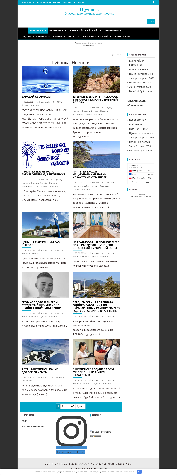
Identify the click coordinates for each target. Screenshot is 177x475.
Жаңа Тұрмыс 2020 (140, 86)
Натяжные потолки (140, 82)
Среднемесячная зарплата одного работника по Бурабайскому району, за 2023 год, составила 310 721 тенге (96, 306)
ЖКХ (59, 102)
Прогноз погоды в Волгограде (141, 196)
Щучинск (89, 9)
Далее (80, 406)
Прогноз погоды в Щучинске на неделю (88, 43)
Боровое (112, 30)
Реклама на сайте (97, 36)
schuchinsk (93, 107)
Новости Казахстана (101, 186)
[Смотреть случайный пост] (154, 30)
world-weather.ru (88, 45)
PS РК (25, 421)
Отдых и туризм (35, 36)
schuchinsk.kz (43, 102)
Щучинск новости (30, 105)
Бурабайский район (86, 30)
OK (139, 472)
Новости (37, 30)
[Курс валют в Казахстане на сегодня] (140, 173)
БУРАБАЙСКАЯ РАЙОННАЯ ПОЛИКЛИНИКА (138, 65)
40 (72, 406)
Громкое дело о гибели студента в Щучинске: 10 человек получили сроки (41, 305)
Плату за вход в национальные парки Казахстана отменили (90, 174)
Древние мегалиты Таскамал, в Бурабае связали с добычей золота (95, 99)
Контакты (123, 36)
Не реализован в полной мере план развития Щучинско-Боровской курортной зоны (96, 245)
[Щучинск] (24, 30)
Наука (108, 107)
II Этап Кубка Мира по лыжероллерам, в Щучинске (58, 2)
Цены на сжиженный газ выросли (41, 243)
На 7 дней (141, 194)
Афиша (73, 36)
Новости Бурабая (90, 111)
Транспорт (27, 380)
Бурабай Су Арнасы (36, 96)
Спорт (58, 36)
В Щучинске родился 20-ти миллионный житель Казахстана (93, 372)
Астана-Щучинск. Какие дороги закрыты (40, 370)
